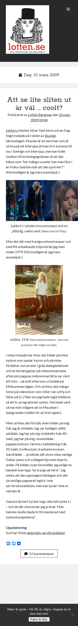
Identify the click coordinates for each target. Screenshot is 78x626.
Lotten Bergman (40, 115)
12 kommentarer (41, 554)
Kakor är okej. (39, 619)
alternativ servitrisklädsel (46, 533)
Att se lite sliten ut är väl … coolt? (39, 104)
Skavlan (50, 135)
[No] (72, 615)
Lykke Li (12, 130)
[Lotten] (27, 52)
